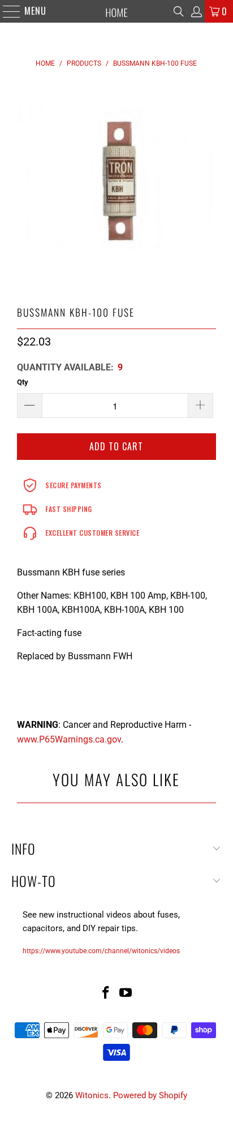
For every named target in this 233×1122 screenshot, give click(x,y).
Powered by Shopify (150, 1095)
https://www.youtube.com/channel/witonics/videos (101, 951)
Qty (22, 382)
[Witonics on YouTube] (126, 993)
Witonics (92, 1095)
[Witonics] (116, 11)
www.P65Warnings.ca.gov (69, 739)
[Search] (178, 11)
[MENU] (6, 11)
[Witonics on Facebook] (105, 993)
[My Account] (195, 11)
